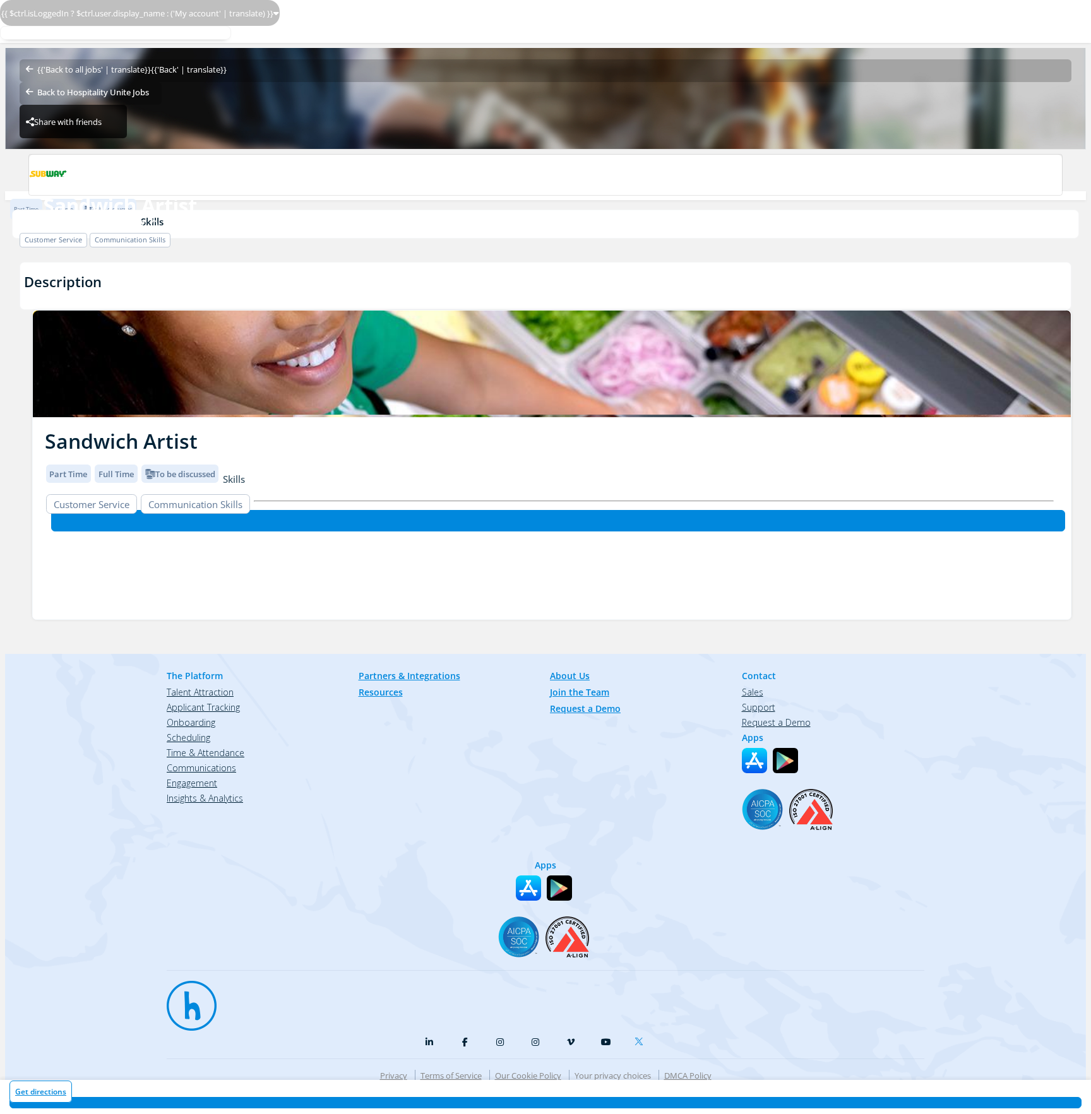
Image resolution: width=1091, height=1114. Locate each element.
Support (758, 707)
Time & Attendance (205, 753)
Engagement (192, 783)
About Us (570, 676)
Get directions (40, 1091)
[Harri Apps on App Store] (754, 760)
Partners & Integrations (409, 676)
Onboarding (191, 722)
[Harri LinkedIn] (429, 1042)
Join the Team (579, 692)
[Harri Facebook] (464, 1042)
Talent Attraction (200, 692)
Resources (381, 692)
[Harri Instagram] (500, 1042)
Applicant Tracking (203, 707)
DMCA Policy (688, 1075)
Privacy (393, 1075)
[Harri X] (641, 1039)
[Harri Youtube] (606, 1042)
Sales (752, 692)
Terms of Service (451, 1075)
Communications (201, 768)
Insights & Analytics (205, 798)
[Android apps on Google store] (785, 760)
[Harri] (186, 1000)
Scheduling (188, 738)
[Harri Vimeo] (570, 1042)
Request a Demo (585, 708)
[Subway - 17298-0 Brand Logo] (545, 175)
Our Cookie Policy (528, 1075)
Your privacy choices (613, 1075)
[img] (552, 364)
